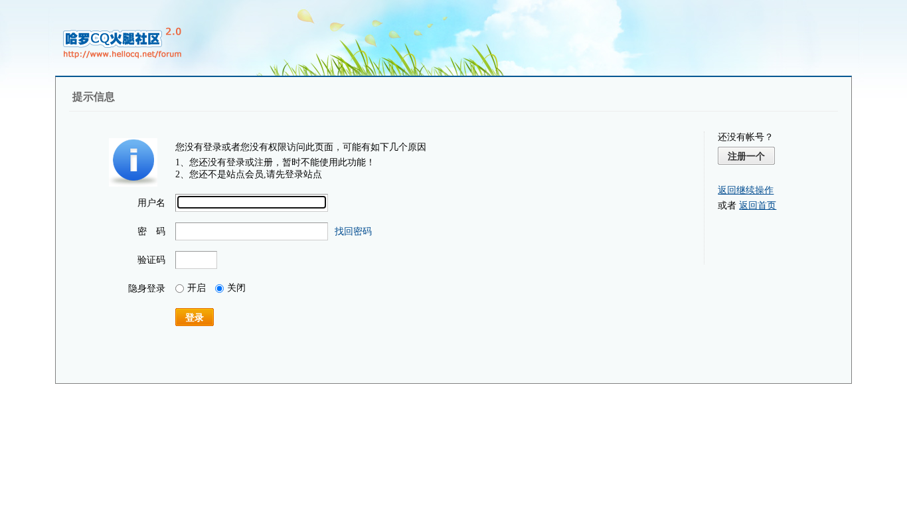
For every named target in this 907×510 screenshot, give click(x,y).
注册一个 (746, 156)
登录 (194, 317)
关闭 (236, 288)
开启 (196, 288)
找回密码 (353, 231)
